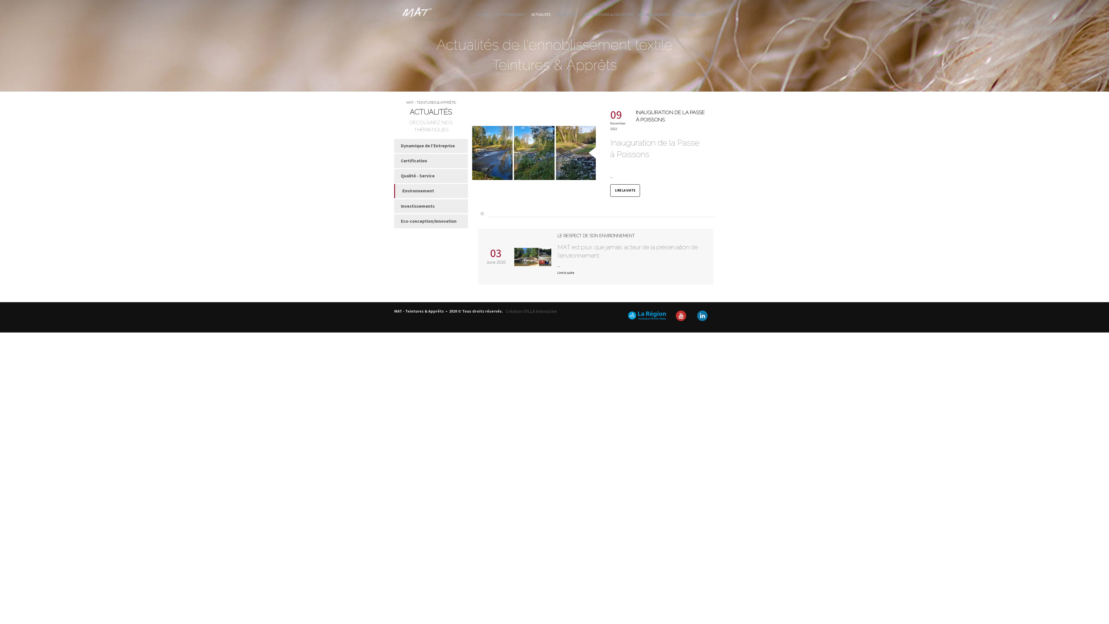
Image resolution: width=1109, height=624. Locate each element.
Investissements (418, 206)
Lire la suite (625, 190)
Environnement (418, 191)
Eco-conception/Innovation (429, 221)
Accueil (483, 14)
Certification (414, 161)
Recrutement (684, 14)
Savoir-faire (567, 14)
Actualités (540, 14)
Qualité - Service (418, 176)
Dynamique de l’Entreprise (428, 145)
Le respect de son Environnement (596, 235)
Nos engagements (654, 14)
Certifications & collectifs (608, 14)
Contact (707, 14)
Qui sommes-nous (511, 14)
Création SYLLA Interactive (531, 311)
